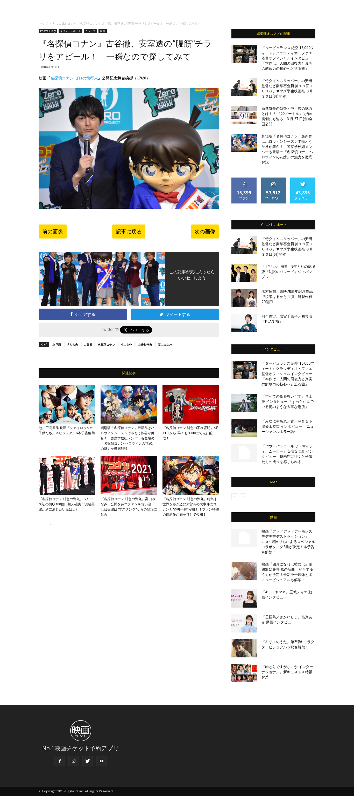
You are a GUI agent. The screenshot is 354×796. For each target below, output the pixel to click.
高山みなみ (165, 344)
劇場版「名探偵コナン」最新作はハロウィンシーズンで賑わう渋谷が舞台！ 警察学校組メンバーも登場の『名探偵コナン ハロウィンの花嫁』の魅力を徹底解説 (128, 438)
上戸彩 (56, 344)
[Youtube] (101, 761)
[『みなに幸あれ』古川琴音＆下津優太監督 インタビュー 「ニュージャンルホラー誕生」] (244, 428)
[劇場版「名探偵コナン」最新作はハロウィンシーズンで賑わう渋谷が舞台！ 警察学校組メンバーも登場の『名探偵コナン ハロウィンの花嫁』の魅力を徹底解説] (129, 404)
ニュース (90, 31)
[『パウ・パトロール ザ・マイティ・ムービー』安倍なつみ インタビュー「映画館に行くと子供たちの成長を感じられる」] (244, 453)
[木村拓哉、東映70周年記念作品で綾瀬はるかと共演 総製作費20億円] (244, 298)
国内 (102, 31)
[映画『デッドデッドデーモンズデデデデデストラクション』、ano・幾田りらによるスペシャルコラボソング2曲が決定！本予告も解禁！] (244, 538)
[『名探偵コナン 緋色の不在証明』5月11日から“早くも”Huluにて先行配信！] (190, 404)
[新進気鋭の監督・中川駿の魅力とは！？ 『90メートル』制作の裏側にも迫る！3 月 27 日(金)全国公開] (244, 115)
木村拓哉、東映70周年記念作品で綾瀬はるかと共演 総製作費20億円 (287, 296)
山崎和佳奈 (145, 344)
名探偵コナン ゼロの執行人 (74, 78)
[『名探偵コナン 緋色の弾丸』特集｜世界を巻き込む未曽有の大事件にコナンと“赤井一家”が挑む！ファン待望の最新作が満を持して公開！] (190, 475)
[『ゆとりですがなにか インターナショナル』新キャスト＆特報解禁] (244, 673)
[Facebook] (59, 761)
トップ (43, 23)
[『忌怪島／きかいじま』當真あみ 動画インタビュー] (244, 623)
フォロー (273, 179)
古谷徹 (88, 344)
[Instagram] (73, 761)
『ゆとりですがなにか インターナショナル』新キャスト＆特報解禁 (287, 672)
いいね (244, 179)
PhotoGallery (62, 23)
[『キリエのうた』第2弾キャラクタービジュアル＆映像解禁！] (244, 648)
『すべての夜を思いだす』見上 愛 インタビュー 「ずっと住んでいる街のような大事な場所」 (287, 401)
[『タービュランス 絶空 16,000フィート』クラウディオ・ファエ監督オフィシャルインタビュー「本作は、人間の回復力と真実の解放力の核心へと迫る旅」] (244, 54)
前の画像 (52, 231)
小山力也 (126, 344)
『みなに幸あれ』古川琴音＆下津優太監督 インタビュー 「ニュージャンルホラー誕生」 (287, 426)
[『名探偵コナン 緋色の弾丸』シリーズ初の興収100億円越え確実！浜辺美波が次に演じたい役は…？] (67, 475)
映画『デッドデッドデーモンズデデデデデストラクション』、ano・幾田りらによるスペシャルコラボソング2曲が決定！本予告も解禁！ (288, 541)
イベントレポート (70, 31)
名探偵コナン (106, 344)
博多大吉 (72, 344)
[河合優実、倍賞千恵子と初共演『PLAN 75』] (244, 323)
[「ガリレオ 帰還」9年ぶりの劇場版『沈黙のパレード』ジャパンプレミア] (244, 273)
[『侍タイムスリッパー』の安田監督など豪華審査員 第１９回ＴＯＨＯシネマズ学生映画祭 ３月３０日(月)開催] (244, 87)
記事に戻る (129, 231)
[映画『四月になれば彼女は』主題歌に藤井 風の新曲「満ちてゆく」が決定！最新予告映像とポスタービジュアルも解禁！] (244, 571)
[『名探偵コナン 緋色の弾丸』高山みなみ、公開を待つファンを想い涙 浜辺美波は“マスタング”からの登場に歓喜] (129, 475)
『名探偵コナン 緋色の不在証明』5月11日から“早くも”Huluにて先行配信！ (190, 433)
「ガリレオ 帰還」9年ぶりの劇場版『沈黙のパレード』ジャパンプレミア (288, 271)
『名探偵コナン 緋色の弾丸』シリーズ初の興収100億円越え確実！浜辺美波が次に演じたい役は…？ (67, 504)
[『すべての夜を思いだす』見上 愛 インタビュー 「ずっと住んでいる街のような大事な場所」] (244, 403)
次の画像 (205, 231)
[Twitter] (87, 761)
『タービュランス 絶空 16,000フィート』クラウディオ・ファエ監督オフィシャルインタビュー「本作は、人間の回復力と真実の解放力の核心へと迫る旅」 (287, 58)
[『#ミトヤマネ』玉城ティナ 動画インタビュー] (244, 598)
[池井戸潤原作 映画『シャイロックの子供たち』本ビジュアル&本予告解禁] (67, 404)
